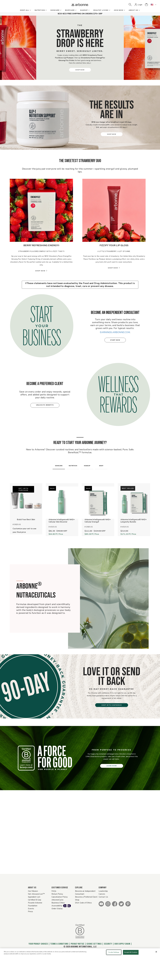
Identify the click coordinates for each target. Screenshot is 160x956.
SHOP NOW (79, 70)
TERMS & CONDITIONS (59, 943)
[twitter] (121, 904)
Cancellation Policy (60, 897)
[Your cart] (146, 4)
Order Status (57, 908)
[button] (130, 4)
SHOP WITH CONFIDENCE (112, 705)
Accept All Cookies (130, 952)
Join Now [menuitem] (118, 10)
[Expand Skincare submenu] (60, 10)
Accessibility (57, 905)
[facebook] (114, 904)
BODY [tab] (101, 466)
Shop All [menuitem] (24, 10)
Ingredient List (34, 897)
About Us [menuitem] (133, 10)
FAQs (54, 891)
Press (30, 911)
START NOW (115, 340)
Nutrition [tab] (73, 466)
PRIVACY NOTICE (77, 943)
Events (31, 908)
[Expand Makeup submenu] (89, 10)
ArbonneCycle (57, 900)
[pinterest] (128, 904)
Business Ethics (58, 902)
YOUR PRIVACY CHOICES (38, 943)
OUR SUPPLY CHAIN (122, 943)
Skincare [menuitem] (55, 10)
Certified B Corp (34, 900)
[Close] (156, 951)
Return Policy (57, 894)
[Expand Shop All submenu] (30, 10)
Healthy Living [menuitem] (100, 10)
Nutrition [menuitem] (40, 10)
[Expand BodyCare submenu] (75, 10)
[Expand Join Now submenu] (124, 10)
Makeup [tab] (87, 466)
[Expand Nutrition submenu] (46, 10)
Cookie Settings (94, 943)
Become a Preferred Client (86, 897)
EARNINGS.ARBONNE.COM (115, 332)
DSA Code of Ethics (83, 902)
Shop (77, 900)
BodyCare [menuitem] (70, 10)
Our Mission (33, 891)
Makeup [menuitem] (84, 10)
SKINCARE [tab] (58, 466)
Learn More (111, 766)
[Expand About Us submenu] (139, 10)
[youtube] (101, 904)
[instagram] (108, 904)
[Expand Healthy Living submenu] (109, 10)
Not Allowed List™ (36, 894)
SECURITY (108, 943)
